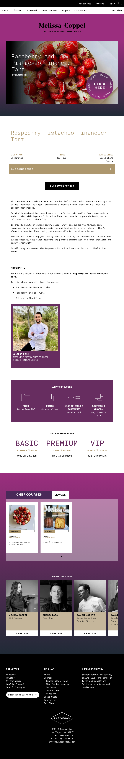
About (5, 10)
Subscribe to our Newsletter (23, 695)
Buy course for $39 (62, 186)
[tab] (62, 556)
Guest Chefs (50, 696)
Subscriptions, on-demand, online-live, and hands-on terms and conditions (97, 677)
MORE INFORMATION (26, 455)
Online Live (52, 690)
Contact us (81, 10)
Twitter (10, 677)
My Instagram (13, 680)
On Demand (31, 10)
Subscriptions (49, 10)
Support (66, 10)
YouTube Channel (15, 684)
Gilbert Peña (14, 549)
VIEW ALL (60, 494)
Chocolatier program (57, 684)
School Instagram (15, 687)
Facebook (11, 674)
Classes (17, 10)
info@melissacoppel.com (62, 741)
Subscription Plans (57, 680)
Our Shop (117, 10)
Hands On (51, 693)
